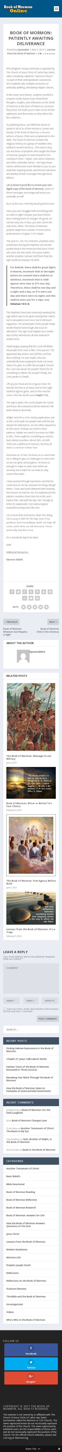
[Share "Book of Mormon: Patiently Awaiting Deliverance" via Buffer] (50, 592)
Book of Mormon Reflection (21, 1199)
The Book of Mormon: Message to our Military (29, 757)
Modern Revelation (16, 1249)
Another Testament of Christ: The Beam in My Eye (30, 1130)
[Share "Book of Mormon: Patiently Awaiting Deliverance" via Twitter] (18, 592)
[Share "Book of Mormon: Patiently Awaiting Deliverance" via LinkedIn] (44, 592)
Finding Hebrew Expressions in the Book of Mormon (30, 1050)
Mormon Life (13, 1257)
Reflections (12, 1272)
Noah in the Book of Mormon (39, 1149)
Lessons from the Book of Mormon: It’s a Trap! (30, 931)
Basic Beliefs (13, 1176)
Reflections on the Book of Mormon (26, 1280)
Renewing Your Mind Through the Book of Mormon (29, 1079)
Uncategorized (14, 1304)
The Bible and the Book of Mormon (26, 1296)
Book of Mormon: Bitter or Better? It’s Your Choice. (29, 805)
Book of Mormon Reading (20, 1191)
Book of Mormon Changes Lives (29, 1120)
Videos (10, 1312)
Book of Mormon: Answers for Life (25, 1215)
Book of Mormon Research (21, 1207)
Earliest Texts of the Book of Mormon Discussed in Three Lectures (27, 1068)
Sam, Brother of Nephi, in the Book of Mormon (29, 1140)
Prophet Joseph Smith (18, 1265)
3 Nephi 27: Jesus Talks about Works (26, 1058)
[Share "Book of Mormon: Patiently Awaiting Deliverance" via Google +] (24, 592)
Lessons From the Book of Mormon (25, 1241)
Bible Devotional (15, 1184)
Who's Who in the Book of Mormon (25, 1319)
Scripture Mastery (16, 1288)
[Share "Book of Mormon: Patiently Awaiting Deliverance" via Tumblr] (31, 592)
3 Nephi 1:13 (40, 395)
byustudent (23, 49)
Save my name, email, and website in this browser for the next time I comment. (31, 1010)
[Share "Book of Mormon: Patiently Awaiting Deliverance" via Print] (37, 598)
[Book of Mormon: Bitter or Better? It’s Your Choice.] (31, 783)
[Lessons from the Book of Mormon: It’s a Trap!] (31, 908)
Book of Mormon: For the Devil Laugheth (28, 1111)
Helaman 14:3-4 (19, 303)
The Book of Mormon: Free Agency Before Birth (31, 882)
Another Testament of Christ (22, 1168)
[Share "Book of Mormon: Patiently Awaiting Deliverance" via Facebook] (12, 592)
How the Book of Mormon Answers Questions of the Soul (25, 1225)
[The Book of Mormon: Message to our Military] (31, 716)
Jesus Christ (12, 1233)
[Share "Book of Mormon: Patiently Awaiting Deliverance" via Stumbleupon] (24, 598)
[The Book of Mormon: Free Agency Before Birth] (31, 845)
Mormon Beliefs (14, 559)
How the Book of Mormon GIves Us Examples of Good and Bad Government (28, 1089)
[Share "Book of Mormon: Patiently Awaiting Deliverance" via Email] (31, 598)
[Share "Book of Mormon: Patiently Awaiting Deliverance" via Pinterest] (37, 592)
